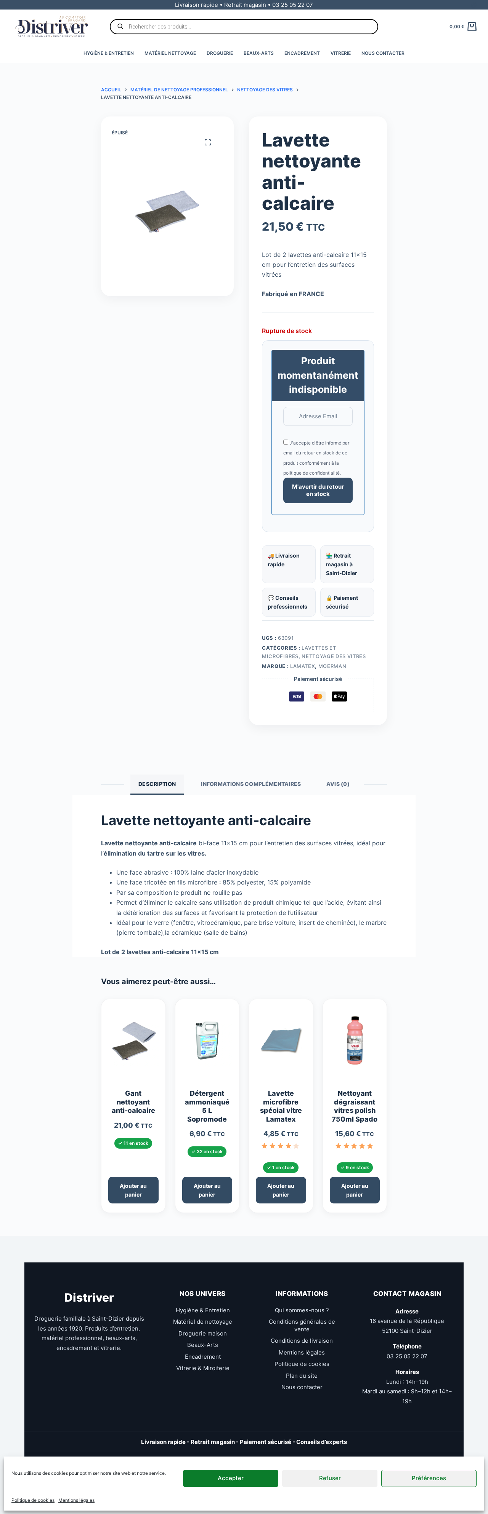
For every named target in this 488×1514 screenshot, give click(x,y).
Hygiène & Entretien (108, 53)
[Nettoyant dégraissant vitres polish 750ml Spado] (355, 1044)
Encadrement (302, 53)
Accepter (231, 1478)
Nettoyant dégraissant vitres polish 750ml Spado (354, 1106)
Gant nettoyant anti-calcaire (133, 1101)
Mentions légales (76, 1500)
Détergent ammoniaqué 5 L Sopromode (207, 1106)
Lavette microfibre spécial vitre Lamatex (281, 1106)
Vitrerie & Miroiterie (203, 1368)
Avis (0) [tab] (338, 784)
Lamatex (302, 666)
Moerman (332, 666)
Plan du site (302, 1375)
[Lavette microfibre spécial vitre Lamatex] (281, 1044)
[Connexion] (474, 5)
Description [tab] (157, 784)
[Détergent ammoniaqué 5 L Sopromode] (207, 1044)
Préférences (429, 1478)
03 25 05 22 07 (407, 1356)
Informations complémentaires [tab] (251, 784)
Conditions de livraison (302, 1340)
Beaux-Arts (259, 53)
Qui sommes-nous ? (302, 1310)
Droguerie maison (202, 1333)
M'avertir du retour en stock (318, 490)
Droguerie (220, 53)
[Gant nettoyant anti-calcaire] (133, 1044)
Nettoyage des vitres (334, 656)
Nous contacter (383, 53)
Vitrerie (341, 53)
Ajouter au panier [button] (133, 1190)
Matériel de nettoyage (202, 1321)
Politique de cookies (33, 1500)
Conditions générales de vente (302, 1325)
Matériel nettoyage (170, 53)
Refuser (330, 1478)
